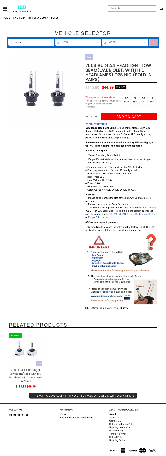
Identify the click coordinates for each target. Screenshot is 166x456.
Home (6, 17)
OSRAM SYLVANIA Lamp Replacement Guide (132, 214)
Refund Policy (116, 437)
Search (113, 414)
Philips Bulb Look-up (98, 217)
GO (153, 42)
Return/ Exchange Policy (121, 424)
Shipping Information (119, 427)
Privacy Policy (116, 430)
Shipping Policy (117, 440)
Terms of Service (118, 433)
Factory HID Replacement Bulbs (36, 17)
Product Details (96, 124)
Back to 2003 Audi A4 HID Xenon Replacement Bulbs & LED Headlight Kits (85, 395)
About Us (114, 417)
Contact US (115, 420)
